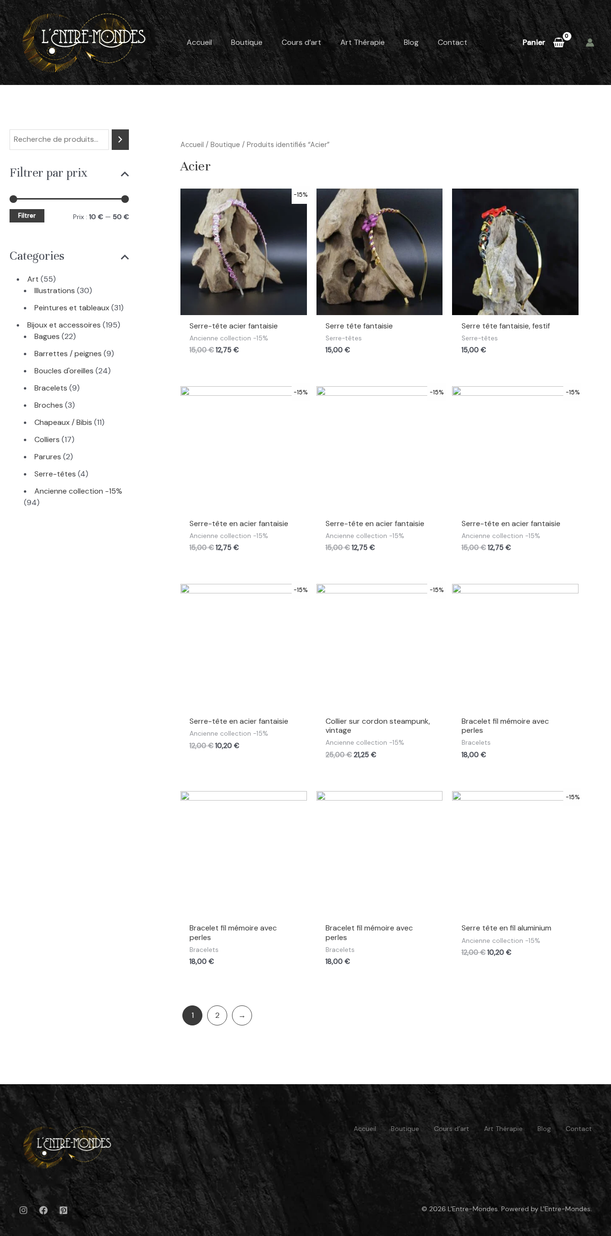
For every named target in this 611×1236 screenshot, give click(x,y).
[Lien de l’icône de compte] (590, 42)
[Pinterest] (63, 1210)
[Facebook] (43, 1210)
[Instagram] (23, 1210)
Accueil (199, 42)
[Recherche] (120, 139)
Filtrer (27, 216)
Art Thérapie (362, 42)
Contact (452, 42)
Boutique (247, 42)
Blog (411, 42)
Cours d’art (301, 42)
